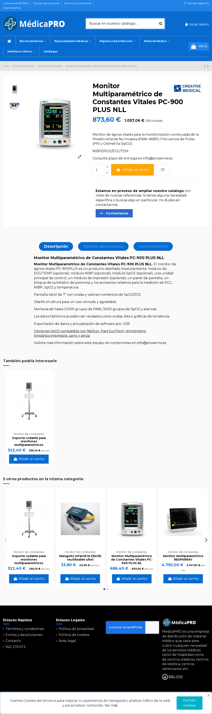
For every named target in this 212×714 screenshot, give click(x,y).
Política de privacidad (76, 629)
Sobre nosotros (12, 7)
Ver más (111, 705)
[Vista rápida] (48, 386)
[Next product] (208, 66)
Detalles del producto (103, 246)
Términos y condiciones (78, 3)
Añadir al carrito (136, 170)
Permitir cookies (189, 702)
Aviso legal (67, 641)
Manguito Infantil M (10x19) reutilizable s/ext (80, 557)
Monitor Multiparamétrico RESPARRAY (183, 557)
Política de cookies (74, 635)
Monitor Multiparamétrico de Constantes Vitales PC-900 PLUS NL (132, 559)
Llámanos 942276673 (16, 3)
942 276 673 (15, 647)
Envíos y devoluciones (47, 3)
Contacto (13, 641)
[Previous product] (205, 66)
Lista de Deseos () (198, 3)
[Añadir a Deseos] (163, 170)
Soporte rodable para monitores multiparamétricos (29, 441)
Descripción (56, 246)
